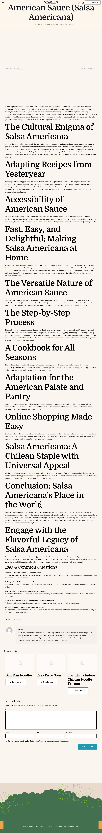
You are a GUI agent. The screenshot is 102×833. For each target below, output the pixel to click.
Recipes (40, 24)
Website (69, 732)
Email (38, 732)
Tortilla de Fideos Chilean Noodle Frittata (81, 680)
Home (31, 24)
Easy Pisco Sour (49, 675)
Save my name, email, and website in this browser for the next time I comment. (38, 741)
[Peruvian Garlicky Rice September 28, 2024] (100, 825)
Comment (9, 710)
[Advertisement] (51, 46)
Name (8, 732)
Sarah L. (20, 68)
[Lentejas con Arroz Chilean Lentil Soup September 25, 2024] (1, 825)
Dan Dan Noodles (19, 675)
